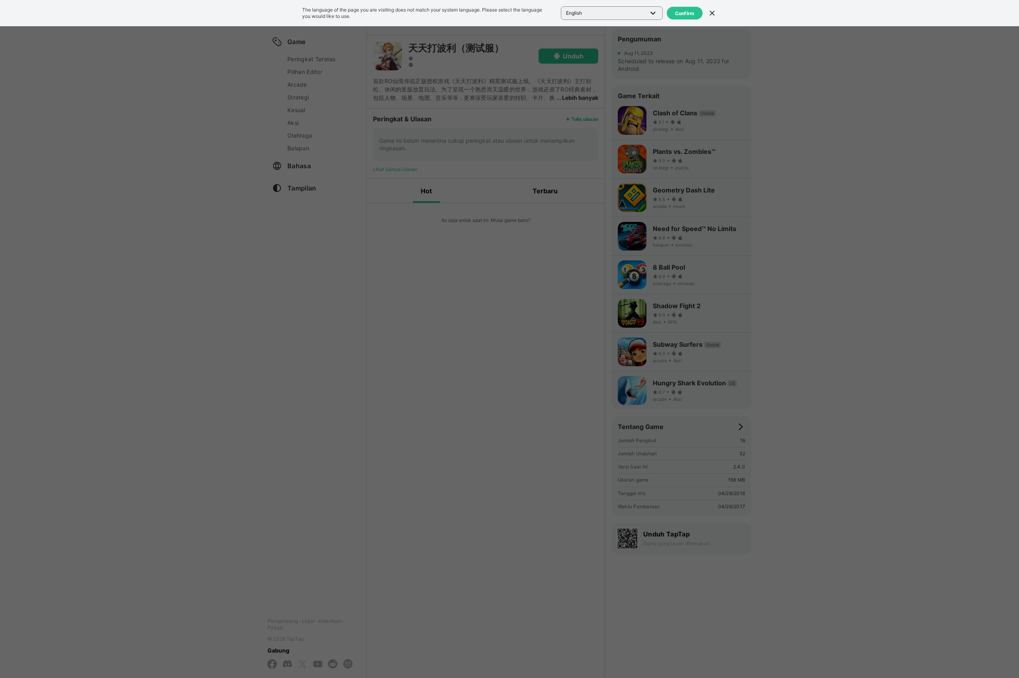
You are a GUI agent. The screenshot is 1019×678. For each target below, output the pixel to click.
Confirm (685, 13)
